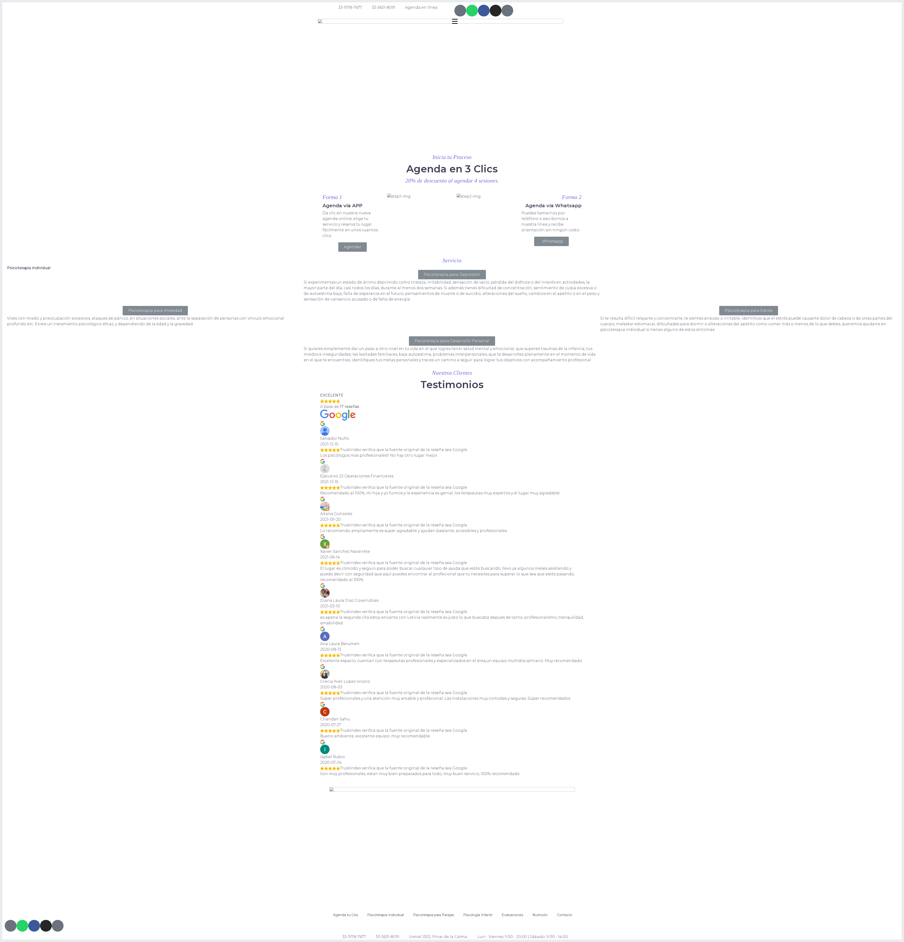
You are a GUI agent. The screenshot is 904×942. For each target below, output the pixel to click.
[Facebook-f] (484, 10)
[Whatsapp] (472, 10)
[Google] (507, 10)
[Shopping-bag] (460, 10)
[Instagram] (495, 10)
